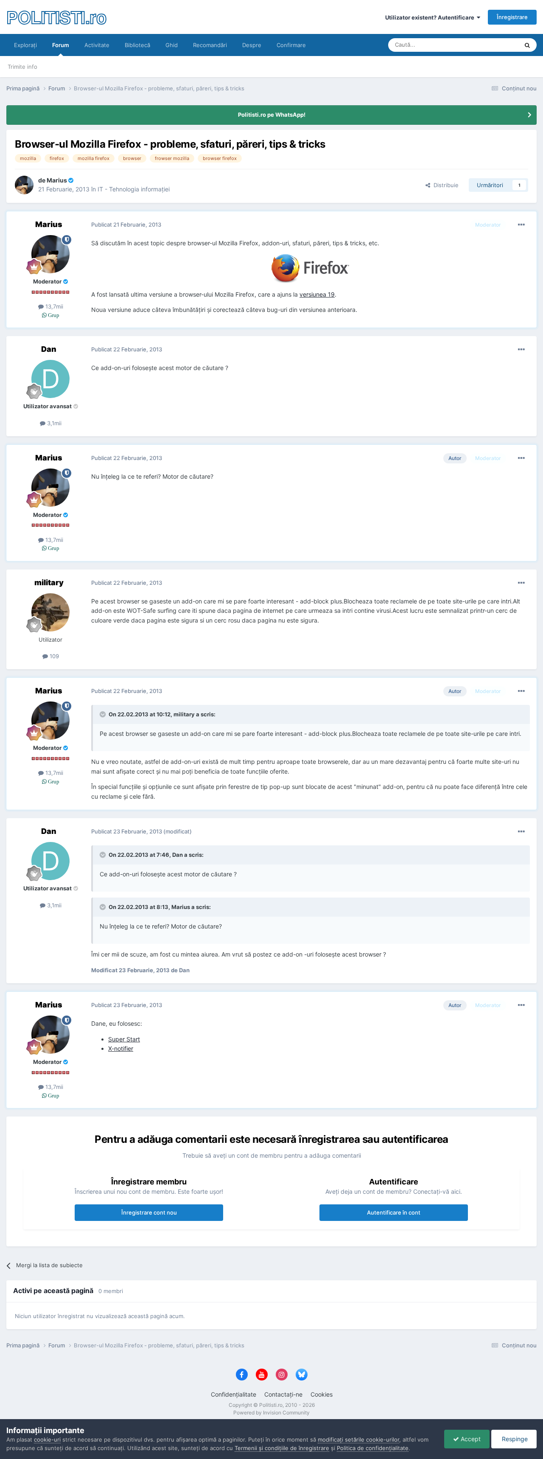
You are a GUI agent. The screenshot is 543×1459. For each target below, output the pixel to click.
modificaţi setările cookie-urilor (358, 1439)
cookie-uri (47, 1439)
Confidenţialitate (233, 1394)
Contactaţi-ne (283, 1394)
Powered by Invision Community (271, 1412)
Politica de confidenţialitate (373, 1448)
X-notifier (120, 1048)
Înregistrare (512, 17)
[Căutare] (527, 45)
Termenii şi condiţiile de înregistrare (282, 1448)
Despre (251, 45)
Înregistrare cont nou (149, 1212)
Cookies (322, 1394)
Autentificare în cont (393, 1212)
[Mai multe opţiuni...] (521, 225)
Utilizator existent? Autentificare (431, 17)
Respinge (514, 1438)
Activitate (96, 45)
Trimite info (22, 66)
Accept (470, 1438)
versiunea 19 (317, 294)
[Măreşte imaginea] (311, 268)
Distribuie (444, 185)
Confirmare (291, 45)
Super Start (124, 1039)
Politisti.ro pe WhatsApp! (271, 114)
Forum (60, 45)
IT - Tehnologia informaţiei (134, 189)
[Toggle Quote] (103, 714)
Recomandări (210, 45)
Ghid (171, 45)
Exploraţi (25, 45)
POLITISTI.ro (56, 17)
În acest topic (491, 45)
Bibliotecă (137, 45)
